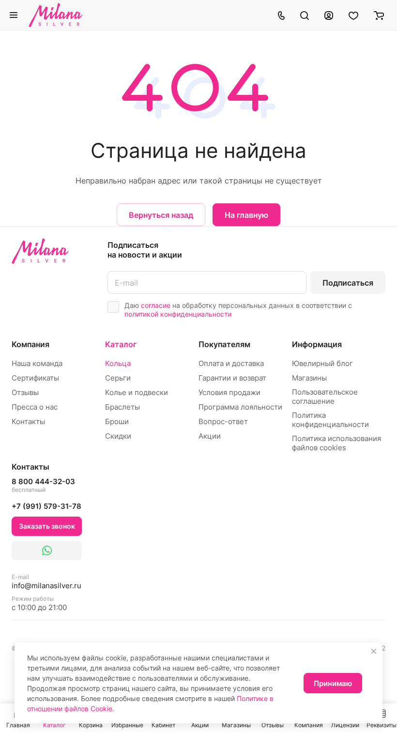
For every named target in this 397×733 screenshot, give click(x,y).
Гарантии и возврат (232, 377)
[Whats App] (47, 550)
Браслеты (122, 407)
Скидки (118, 436)
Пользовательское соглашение (325, 396)
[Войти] (328, 15)
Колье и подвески (136, 392)
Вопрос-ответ (223, 421)
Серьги (118, 377)
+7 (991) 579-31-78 (46, 506)
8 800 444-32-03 (43, 485)
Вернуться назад (161, 215)
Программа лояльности (240, 407)
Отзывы (25, 392)
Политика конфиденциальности (330, 420)
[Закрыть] (373, 651)
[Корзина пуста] (379, 15)
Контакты (28, 421)
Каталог (121, 344)
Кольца (118, 363)
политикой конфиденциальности (177, 314)
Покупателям (224, 344)
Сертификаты (35, 377)
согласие (155, 305)
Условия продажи (229, 392)
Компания (30, 344)
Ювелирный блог (322, 363)
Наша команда (37, 363)
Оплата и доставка (231, 363)
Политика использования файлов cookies (336, 443)
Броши (117, 421)
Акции (209, 436)
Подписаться (347, 283)
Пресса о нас (35, 407)
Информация (317, 344)
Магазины (309, 377)
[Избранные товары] (353, 15)
